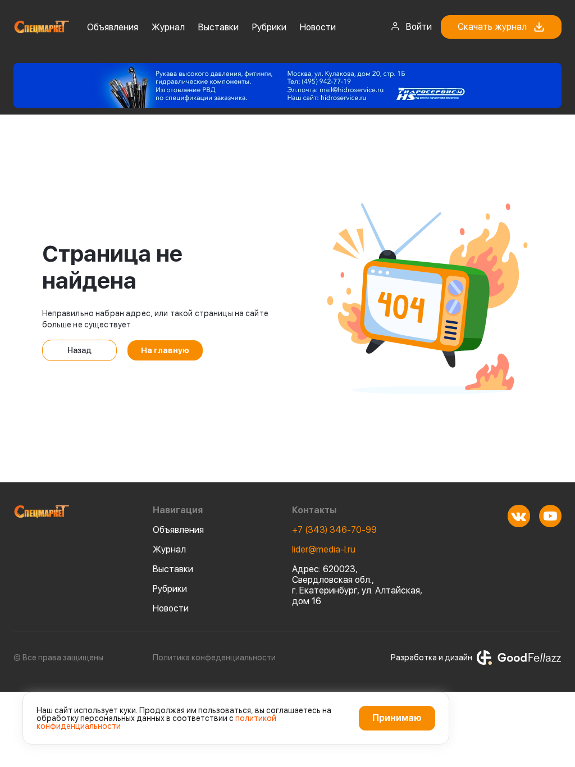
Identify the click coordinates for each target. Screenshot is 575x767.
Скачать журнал (492, 26)
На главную (165, 350)
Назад (79, 350)
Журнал (168, 27)
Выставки (218, 27)
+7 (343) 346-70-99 (334, 529)
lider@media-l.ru (323, 549)
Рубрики (269, 27)
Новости (318, 27)
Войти (419, 26)
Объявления (112, 27)
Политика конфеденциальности (214, 657)
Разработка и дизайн (431, 657)
